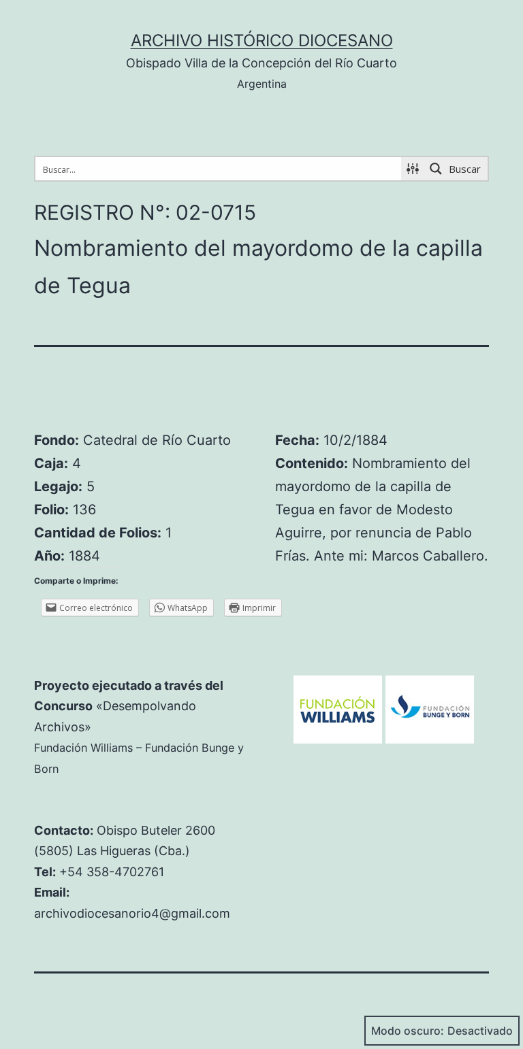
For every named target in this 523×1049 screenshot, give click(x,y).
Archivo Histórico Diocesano (262, 40)
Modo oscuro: (407, 1030)
